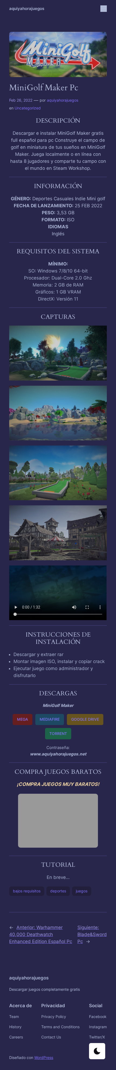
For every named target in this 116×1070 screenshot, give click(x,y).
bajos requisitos (26, 891)
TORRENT (58, 733)
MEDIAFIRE (50, 719)
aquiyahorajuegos (26, 8)
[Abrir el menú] (103, 8)
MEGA (22, 719)
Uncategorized (28, 108)
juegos (81, 891)
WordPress (43, 1057)
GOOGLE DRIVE (85, 719)
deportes (58, 891)
